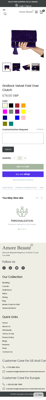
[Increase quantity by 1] (25, 158)
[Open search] (5, 14)
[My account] (36, 13)
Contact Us (7, 352)
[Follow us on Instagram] (10, 268)
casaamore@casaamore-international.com (25, 371)
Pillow (4, 293)
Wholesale (7, 330)
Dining (5, 297)
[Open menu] (3, 10)
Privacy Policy (8, 337)
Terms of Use (8, 333)
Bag (4, 301)
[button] (18, 229)
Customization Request (15, 129)
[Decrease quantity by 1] (15, 158)
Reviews (5, 344)
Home (5, 323)
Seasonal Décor (9, 308)
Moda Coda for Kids (11, 304)
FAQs (4, 348)
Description (7, 187)
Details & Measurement (26, 187)
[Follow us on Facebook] (4, 268)
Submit (8, 149)
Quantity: (6, 158)
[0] (41, 12)
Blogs (4, 341)
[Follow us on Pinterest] (23, 268)
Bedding (6, 282)
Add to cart (23, 166)
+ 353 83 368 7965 (14, 384)
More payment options (23, 179)
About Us (6, 326)
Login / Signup (25, 6)
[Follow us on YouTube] (16, 268)
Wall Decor (7, 290)
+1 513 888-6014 (13, 367)
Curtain (5, 286)
